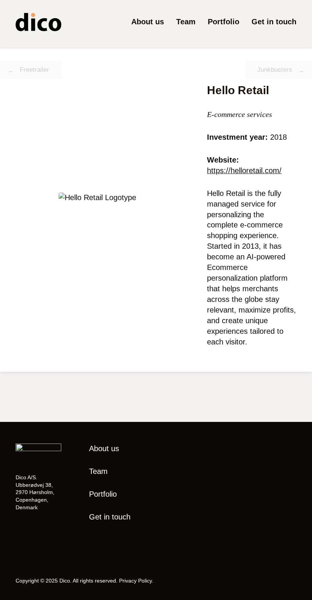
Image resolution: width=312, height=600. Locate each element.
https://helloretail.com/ (244, 170)
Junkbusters (274, 69)
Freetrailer (34, 69)
